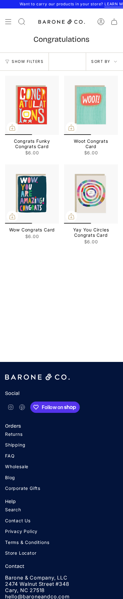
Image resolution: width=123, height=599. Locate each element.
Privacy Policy (21, 531)
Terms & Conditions (27, 542)
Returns (14, 434)
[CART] (114, 21)
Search (13, 509)
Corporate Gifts (22, 488)
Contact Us (18, 520)
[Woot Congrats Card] (91, 105)
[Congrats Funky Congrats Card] (32, 105)
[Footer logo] (37, 377)
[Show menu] (8, 21)
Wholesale (16, 466)
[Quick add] (12, 127)
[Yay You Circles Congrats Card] (91, 194)
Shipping (15, 444)
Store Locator (20, 553)
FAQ (10, 455)
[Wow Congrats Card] (32, 194)
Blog (10, 477)
